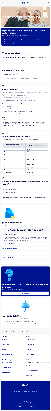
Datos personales (27, 389)
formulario (28, 365)
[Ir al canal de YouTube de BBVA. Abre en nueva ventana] (30, 402)
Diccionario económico (31, 373)
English (25, 398)
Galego (30, 398)
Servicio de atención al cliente (25, 394)
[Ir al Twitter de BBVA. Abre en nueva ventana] (24, 402)
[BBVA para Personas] (25, 2)
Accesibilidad (29, 375)
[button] (2, 3)
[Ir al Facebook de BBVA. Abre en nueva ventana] (21, 402)
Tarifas (25, 391)
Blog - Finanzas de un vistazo (32, 370)
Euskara (35, 398)
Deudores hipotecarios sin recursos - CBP (35, 378)
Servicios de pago (18, 391)
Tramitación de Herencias (32, 368)
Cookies (19, 389)
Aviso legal (13, 389)
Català (20, 398)
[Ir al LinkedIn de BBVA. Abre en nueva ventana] (27, 402)
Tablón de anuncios (32, 391)
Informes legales (36, 389)
